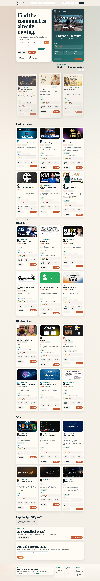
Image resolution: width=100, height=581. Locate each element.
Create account (32, 52)
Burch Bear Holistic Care (25, 340)
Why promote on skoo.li (69, 569)
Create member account (76, 537)
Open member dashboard (23, 537)
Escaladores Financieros (48, 384)
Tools (40, 2)
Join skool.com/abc (79, 571)
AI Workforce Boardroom (25, 481)
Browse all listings (22, 52)
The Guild (21, 89)
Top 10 (67, 571)
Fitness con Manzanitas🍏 (25, 187)
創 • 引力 (43, 481)
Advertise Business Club (71, 89)
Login (77, 2)
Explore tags (59, 572)
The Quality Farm (68, 435)
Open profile (32, 110)
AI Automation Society (24, 241)
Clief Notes (43, 241)
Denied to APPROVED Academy (70, 187)
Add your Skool (68, 574)
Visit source (57, 58)
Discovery (33, 2)
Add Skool (20, 557)
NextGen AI (66, 241)
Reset (47, 48)
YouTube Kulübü (22, 435)
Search (46, 42)
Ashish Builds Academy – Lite (49, 287)
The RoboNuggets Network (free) (25, 287)
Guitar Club (66, 340)
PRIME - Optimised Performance (69, 482)
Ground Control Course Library (26, 143)
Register (81, 2)
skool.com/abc (36, 573)
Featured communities (59, 576)
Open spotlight (78, 58)
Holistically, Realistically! (48, 89)
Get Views (66, 384)
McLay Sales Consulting (47, 435)
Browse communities (59, 570)
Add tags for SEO (79, 575)
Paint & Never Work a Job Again (48, 188)
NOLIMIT (43, 340)
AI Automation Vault (69, 287)
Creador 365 (67, 143)
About (72, 2)
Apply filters (41, 48)
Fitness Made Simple (46, 143)
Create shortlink (68, 576)
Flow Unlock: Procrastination (26, 384)
